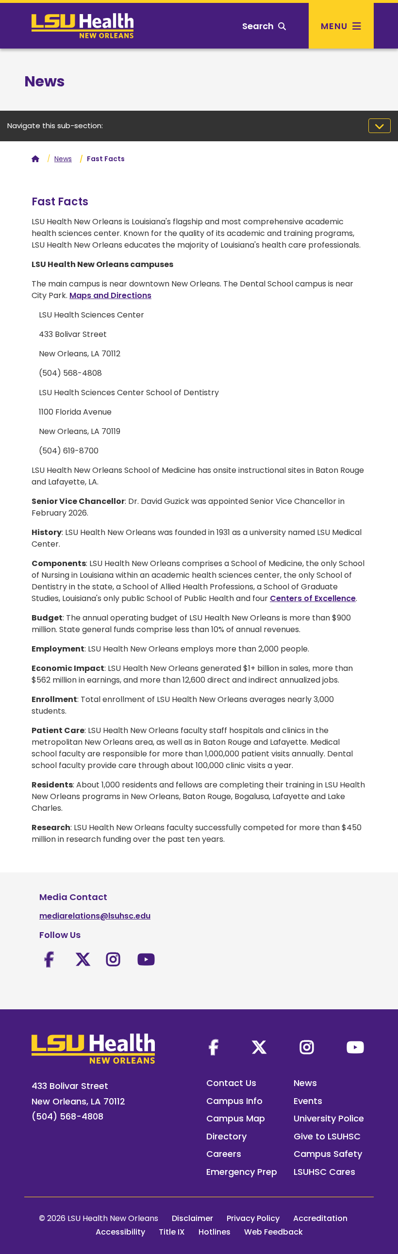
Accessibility (120, 1231)
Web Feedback (273, 1231)
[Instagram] (307, 1047)
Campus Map (235, 1118)
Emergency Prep (241, 1172)
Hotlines (215, 1231)
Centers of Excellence (313, 598)
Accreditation (320, 1218)
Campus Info (234, 1101)
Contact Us (231, 1083)
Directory (226, 1136)
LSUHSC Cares (324, 1172)
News (63, 159)
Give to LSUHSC (327, 1136)
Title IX (172, 1231)
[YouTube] (355, 1047)
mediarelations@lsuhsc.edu (94, 915)
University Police (329, 1118)
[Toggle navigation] (379, 125)
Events (308, 1101)
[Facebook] (213, 1047)
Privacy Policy (253, 1218)
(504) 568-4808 (67, 1116)
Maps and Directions (110, 295)
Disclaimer (192, 1218)
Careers (223, 1154)
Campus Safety (328, 1154)
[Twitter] (259, 1047)
